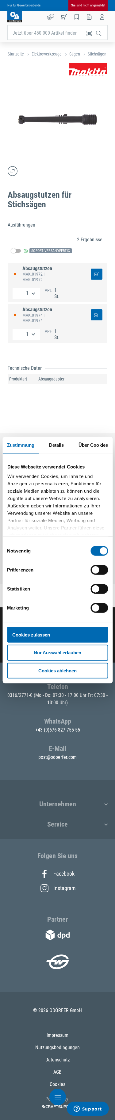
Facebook (64, 873)
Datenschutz (57, 1060)
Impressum (57, 1035)
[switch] (99, 570)
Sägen (74, 54)
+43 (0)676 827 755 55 (57, 730)
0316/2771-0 (20, 695)
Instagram (64, 888)
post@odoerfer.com (57, 757)
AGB (57, 1072)
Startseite (16, 54)
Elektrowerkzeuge (47, 54)
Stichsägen (97, 54)
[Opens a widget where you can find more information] (88, 1109)
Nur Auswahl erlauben (57, 652)
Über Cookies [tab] (93, 444)
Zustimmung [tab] (20, 444)
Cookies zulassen (31, 634)
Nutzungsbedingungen (57, 1047)
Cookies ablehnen (57, 670)
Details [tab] (56, 444)
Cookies (57, 1084)
